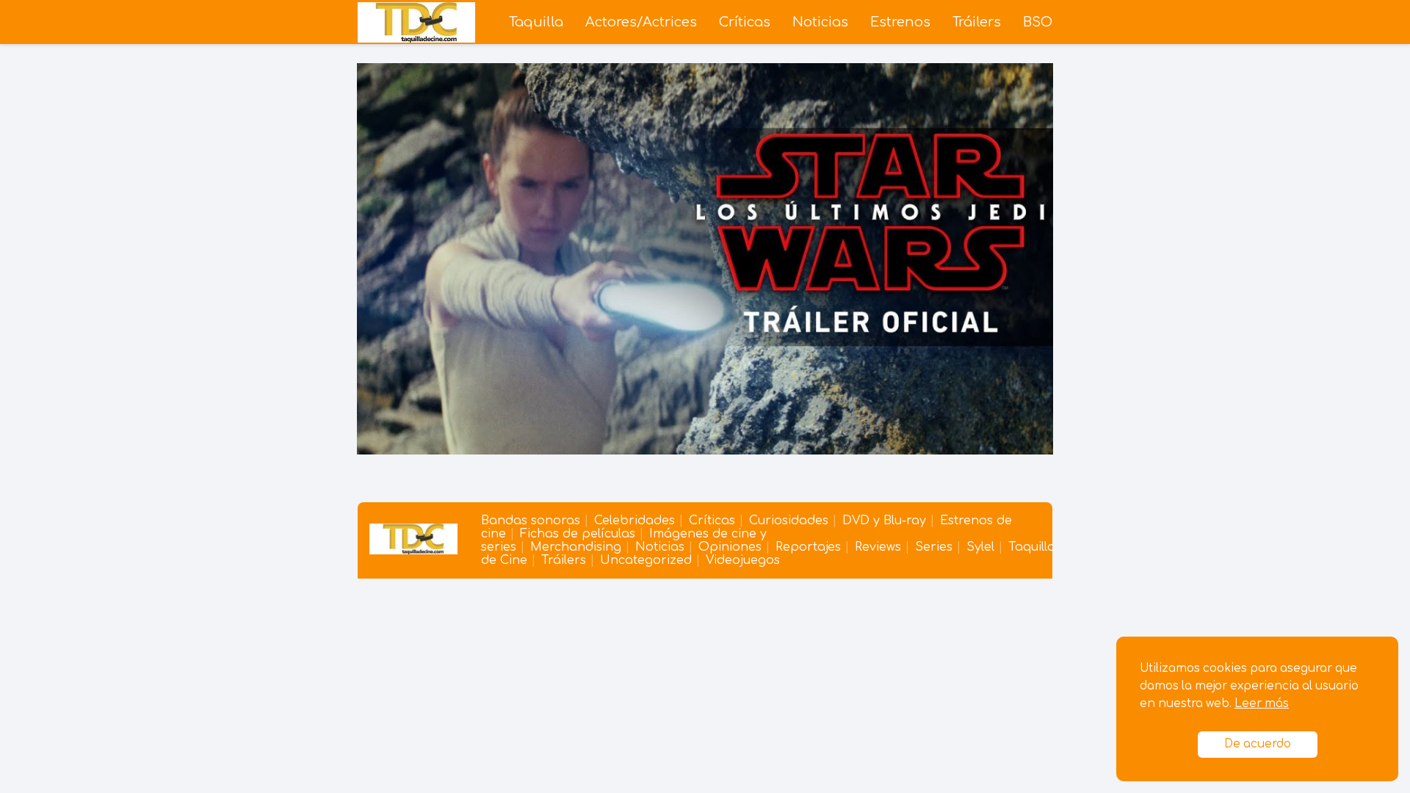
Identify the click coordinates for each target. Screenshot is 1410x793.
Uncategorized (646, 560)
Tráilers (976, 22)
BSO (1037, 22)
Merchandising (575, 547)
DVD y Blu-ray (884, 520)
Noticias (820, 22)
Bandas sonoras (530, 520)
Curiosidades (788, 520)
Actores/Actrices (641, 22)
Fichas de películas (577, 533)
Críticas (744, 22)
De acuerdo (1257, 744)
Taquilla (536, 22)
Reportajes (808, 547)
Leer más (1261, 704)
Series (933, 547)
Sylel (980, 547)
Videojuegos (743, 560)
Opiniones (730, 547)
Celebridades (634, 520)
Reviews (878, 547)
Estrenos (900, 22)
